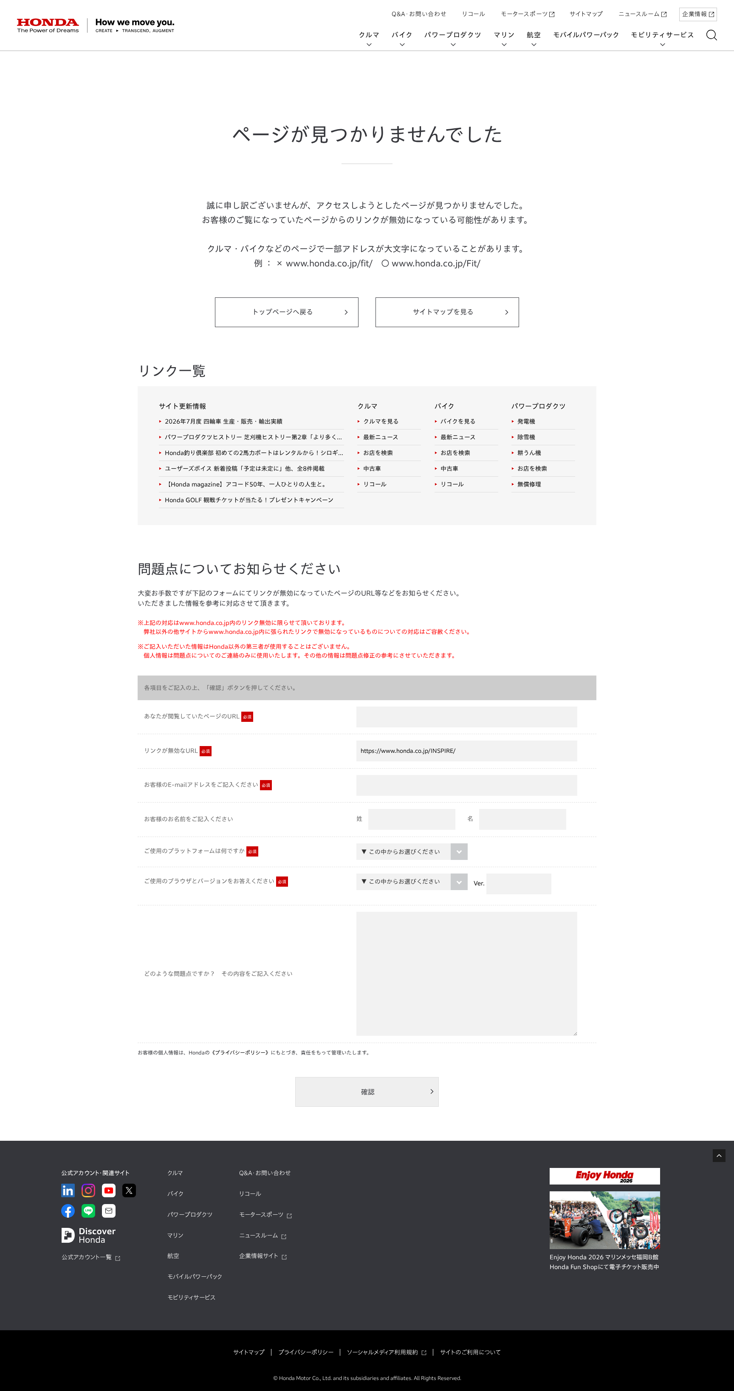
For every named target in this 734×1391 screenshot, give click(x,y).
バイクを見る (458, 421)
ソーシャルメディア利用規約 (382, 1352)
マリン (504, 34)
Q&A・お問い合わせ (419, 14)
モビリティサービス (662, 34)
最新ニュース (380, 437)
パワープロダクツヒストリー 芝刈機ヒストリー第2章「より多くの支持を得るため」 (254, 437)
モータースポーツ (524, 14)
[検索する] (711, 35)
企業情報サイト (258, 1256)
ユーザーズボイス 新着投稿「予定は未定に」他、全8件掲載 (245, 469)
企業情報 (694, 14)
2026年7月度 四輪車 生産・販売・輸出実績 (223, 421)
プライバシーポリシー (305, 1352)
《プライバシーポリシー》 (240, 1052)
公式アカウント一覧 (87, 1257)
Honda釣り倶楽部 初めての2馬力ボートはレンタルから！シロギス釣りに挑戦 (254, 453)
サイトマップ (586, 14)
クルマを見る (381, 421)
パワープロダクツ (452, 34)
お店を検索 (378, 453)
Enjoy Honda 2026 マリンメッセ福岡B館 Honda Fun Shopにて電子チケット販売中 (604, 1262)
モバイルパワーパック (586, 34)
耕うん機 (529, 453)
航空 (534, 34)
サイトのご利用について (470, 1352)
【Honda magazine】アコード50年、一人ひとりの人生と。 (246, 484)
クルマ (369, 34)
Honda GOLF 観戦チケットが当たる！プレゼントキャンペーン (249, 500)
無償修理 (529, 484)
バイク (402, 34)
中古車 (372, 469)
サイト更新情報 (182, 406)
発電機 (526, 421)
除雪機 (526, 437)
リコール (474, 14)
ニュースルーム (639, 14)
